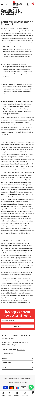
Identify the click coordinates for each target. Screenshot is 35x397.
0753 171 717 (21, 350)
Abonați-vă (17, 326)
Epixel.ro (24, 382)
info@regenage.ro (7, 353)
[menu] (2, 4)
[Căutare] (7, 4)
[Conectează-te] (28, 4)
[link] (9, 394)
